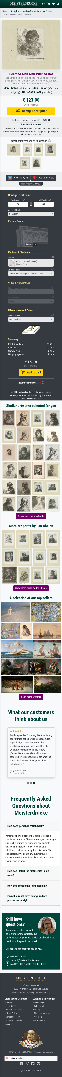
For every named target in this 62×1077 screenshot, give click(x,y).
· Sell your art (38, 1006)
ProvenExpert (20, 770)
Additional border (14, 210)
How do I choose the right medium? (27, 885)
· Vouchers (37, 1017)
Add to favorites (45, 177)
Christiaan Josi (31, 92)
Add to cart (33, 372)
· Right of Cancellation (14, 1017)
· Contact (8, 1002)
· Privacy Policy (11, 1013)
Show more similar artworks (31, 516)
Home (5, 11)
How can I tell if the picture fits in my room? (28, 873)
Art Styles (15, 11)
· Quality (36, 1009)
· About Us (9, 1024)
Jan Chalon (47, 11)
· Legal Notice (10, 1006)
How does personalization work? (25, 826)
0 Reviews (37, 184)
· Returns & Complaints (14, 1020)
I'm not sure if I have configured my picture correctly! (27, 898)
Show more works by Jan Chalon (31, 588)
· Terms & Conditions (13, 1009)
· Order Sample (39, 1020)
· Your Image (38, 1002)
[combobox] (31, 214)
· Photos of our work (41, 1013)
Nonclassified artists (30, 11)
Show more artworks (31, 696)
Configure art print (33, 111)
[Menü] (4, 4)
